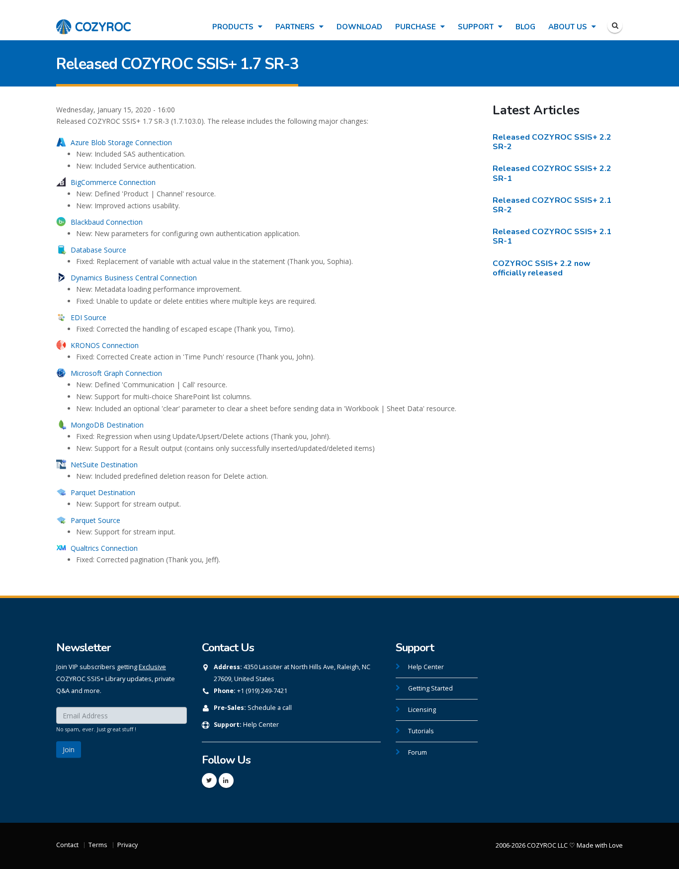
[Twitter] (209, 780)
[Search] (614, 25)
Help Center (261, 724)
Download (359, 27)
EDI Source (88, 317)
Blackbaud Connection (107, 222)
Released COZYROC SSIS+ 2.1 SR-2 (552, 205)
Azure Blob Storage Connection (121, 142)
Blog (525, 27)
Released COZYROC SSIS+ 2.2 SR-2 (552, 142)
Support (477, 27)
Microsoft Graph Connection (116, 373)
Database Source (98, 250)
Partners (296, 27)
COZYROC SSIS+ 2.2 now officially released (542, 268)
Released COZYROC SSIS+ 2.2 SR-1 (552, 173)
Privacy (127, 845)
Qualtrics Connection (104, 548)
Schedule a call (270, 707)
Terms (97, 845)
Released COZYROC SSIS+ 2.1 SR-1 (552, 236)
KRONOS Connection (105, 345)
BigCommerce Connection (113, 182)
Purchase (416, 27)
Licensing (422, 709)
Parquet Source (95, 520)
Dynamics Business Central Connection (134, 277)
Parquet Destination (103, 492)
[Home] (93, 21)
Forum (417, 752)
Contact (67, 845)
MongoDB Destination (107, 425)
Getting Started (430, 688)
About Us (568, 27)
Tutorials (421, 731)
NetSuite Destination (104, 464)
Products (233, 27)
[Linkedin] (226, 780)
